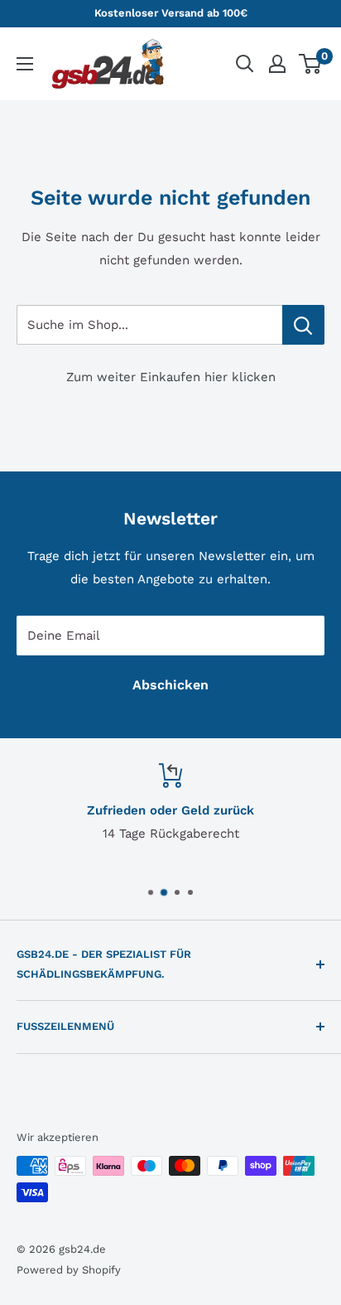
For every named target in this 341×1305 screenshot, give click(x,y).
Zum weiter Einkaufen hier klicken (171, 377)
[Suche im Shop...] (303, 325)
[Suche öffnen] (245, 64)
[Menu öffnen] (25, 63)
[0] (310, 64)
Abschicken (170, 685)
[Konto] (277, 64)
